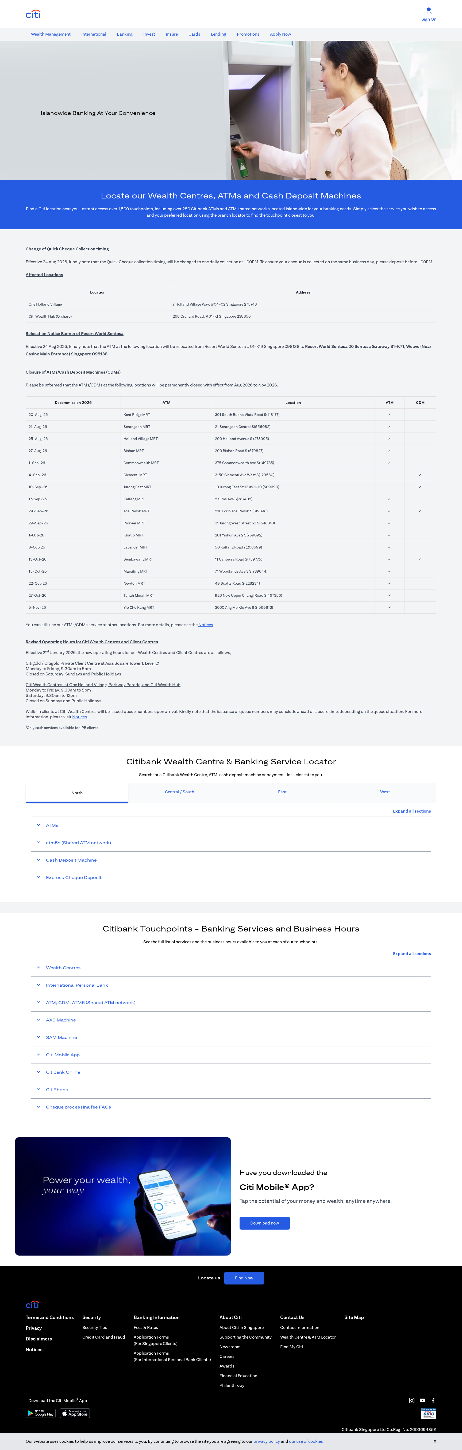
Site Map (354, 1317)
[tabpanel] (231, 847)
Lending (218, 34)
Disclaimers (39, 1339)
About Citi (231, 1317)
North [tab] (77, 792)
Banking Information (157, 1317)
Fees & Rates (146, 1327)
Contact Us (292, 1317)
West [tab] (385, 791)
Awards (227, 1366)
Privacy (34, 1328)
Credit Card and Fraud (103, 1337)
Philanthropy (232, 1385)
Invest (149, 34)
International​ (93, 34)
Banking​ (125, 34)
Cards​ (194, 34)
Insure (172, 34)
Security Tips (94, 1327)
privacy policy (266, 1441)
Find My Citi (291, 1346)
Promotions (248, 34)
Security (91, 1317)
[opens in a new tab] (33, 14)
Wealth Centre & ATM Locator (308, 1337)
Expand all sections (412, 811)
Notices (205, 624)
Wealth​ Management (51, 34)
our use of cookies (306, 1441)
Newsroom (230, 1346)
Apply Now (280, 34)
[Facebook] (433, 1400)
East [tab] (282, 791)
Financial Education (238, 1375)
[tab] (51, 34)
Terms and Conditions (50, 1317)
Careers (227, 1356)
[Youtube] (422, 1400)
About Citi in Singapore (242, 1327)
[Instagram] (412, 1400)
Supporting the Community (246, 1337)
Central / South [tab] (179, 791)
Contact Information (299, 1327)
